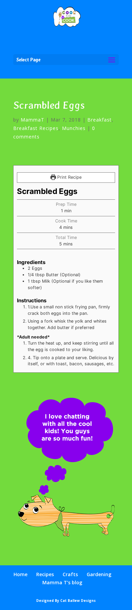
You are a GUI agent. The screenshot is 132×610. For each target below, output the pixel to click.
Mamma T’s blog (62, 582)
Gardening (99, 574)
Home (20, 574)
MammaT (32, 119)
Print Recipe (69, 177)
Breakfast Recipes (36, 128)
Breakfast (99, 119)
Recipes (45, 574)
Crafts (70, 574)
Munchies (74, 128)
